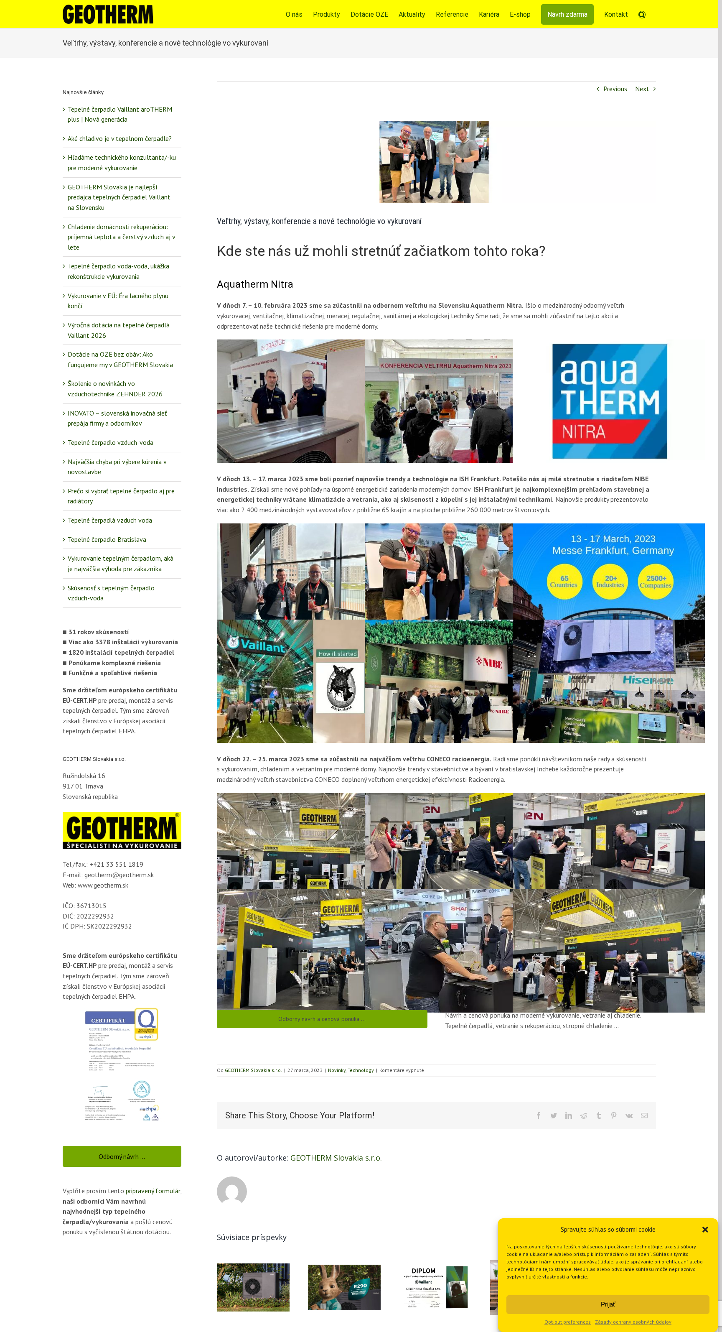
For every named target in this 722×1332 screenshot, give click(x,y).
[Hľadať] (642, 14)
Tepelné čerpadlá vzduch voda (110, 520)
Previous (615, 88)
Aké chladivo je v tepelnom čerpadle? (120, 138)
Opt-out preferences (567, 1322)
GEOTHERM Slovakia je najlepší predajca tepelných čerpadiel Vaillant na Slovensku (119, 197)
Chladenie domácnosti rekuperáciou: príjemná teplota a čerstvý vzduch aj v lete (121, 236)
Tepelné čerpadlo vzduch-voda (110, 442)
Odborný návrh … (122, 1156)
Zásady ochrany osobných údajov (633, 1322)
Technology (361, 1070)
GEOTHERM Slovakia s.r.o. (253, 1070)
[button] (705, 1229)
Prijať (608, 1304)
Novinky (337, 1070)
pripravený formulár (153, 1191)
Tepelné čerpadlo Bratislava (107, 539)
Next (642, 88)
